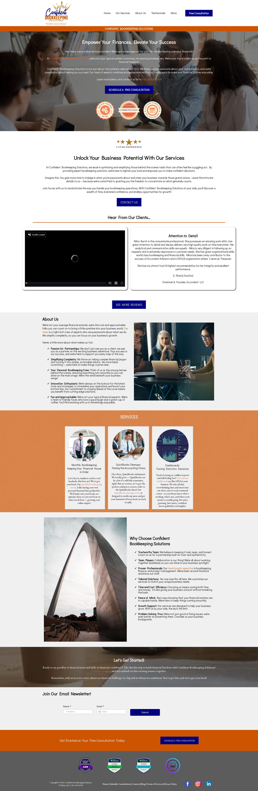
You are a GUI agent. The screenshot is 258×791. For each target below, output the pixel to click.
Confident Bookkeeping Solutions (69, 58)
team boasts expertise (180, 568)
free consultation (151, 79)
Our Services (123, 13)
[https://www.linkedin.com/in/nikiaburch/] (209, 784)
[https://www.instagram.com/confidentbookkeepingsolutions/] (198, 783)
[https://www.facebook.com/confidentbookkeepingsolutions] (187, 784)
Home (107, 13)
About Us (140, 13)
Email (100, 706)
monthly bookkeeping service (86, 486)
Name (67, 706)
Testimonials (158, 13)
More (174, 13)
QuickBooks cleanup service (127, 492)
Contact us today (101, 671)
